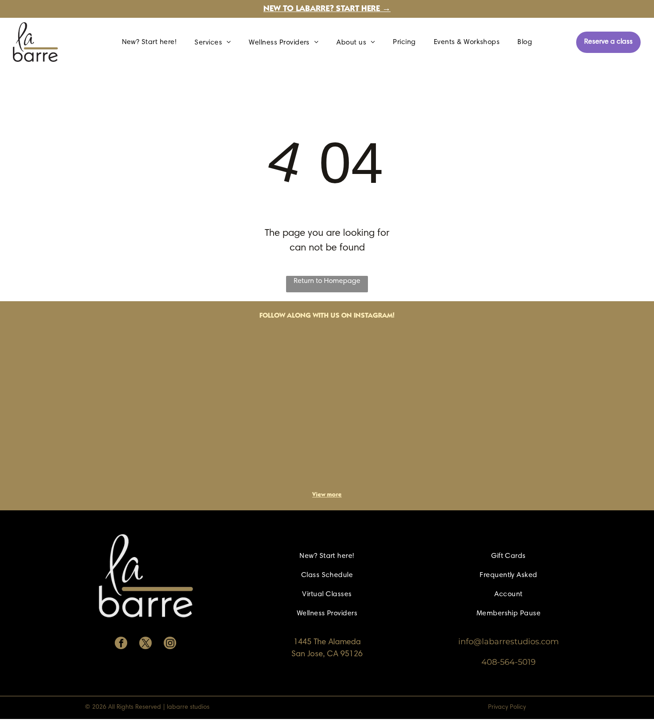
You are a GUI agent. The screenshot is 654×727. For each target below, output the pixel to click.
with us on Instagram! (354, 315)
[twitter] (145, 644)
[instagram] (170, 644)
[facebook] (121, 644)
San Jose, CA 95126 (327, 654)
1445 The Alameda (327, 642)
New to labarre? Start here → (327, 9)
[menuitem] (149, 42)
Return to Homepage (327, 281)
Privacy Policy (507, 707)
